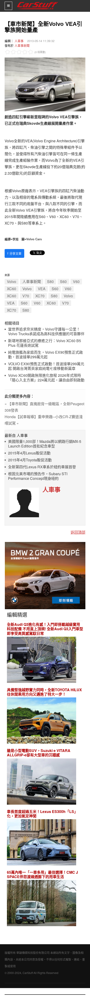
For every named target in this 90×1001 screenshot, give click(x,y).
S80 (50, 281)
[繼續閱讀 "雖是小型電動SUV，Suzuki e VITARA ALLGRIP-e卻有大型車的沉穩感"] (41, 782)
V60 (76, 281)
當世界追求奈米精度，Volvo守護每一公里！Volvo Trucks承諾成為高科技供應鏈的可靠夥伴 (46, 331)
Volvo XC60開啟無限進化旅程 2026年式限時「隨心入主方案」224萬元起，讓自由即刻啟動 (46, 378)
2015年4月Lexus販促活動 (29, 453)
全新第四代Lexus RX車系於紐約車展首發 (42, 467)
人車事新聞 (22, 45)
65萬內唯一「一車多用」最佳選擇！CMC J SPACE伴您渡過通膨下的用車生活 (42, 874)
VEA (41, 288)
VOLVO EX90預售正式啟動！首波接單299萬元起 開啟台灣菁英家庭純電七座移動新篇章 (46, 366)
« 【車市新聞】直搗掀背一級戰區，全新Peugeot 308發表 (44, 407)
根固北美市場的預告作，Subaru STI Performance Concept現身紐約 (37, 476)
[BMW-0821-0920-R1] (45, 575)
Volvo (11, 281)
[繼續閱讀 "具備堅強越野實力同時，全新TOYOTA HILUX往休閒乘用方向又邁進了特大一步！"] (41, 721)
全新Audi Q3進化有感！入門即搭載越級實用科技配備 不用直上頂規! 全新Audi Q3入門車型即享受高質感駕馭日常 (45, 629)
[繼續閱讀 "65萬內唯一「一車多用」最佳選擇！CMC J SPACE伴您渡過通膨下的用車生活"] (41, 903)
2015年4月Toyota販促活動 (30, 460)
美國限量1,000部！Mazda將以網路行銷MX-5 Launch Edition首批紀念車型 (44, 444)
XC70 (40, 295)
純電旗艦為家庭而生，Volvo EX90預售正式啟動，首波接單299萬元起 (45, 354)
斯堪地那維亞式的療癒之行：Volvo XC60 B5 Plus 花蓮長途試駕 (44, 343)
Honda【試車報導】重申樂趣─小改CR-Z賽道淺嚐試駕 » (44, 420)
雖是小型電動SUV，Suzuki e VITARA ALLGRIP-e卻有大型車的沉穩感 (38, 752)
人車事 (19, 41)
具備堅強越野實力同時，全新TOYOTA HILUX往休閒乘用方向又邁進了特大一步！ (44, 692)
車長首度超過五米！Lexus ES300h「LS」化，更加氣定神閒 (42, 813)
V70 (25, 295)
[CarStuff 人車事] (37, 2)
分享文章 (14, 253)
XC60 (11, 288)
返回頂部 (78, 532)
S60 (63, 281)
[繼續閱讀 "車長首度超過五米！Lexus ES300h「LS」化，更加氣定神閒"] (41, 843)
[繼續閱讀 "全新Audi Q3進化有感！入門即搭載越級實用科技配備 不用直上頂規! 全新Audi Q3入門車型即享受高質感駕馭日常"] (41, 660)
